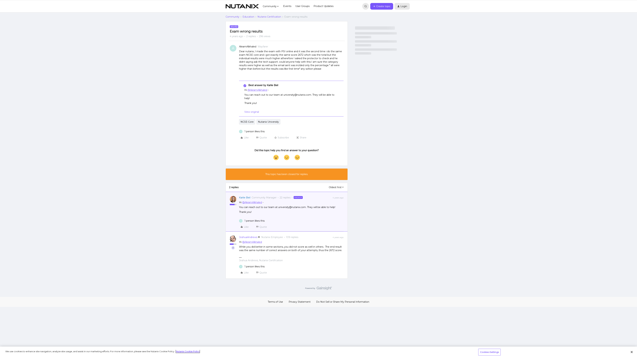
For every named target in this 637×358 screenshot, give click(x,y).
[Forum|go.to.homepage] (242, 6)
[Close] (631, 352)
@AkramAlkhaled (257, 90)
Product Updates (323, 6)
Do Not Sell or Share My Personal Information (342, 301)
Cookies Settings (489, 352)
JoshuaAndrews (248, 237)
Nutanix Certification (269, 16)
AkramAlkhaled (247, 46)
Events (287, 6)
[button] (381, 6)
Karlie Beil (244, 197)
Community (232, 16)
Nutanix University (268, 121)
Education (248, 16)
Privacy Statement (300, 301)
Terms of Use (275, 301)
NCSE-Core (247, 121)
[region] (318, 352)
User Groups (302, 6)
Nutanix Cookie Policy (188, 351)
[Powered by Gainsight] (318, 289)
